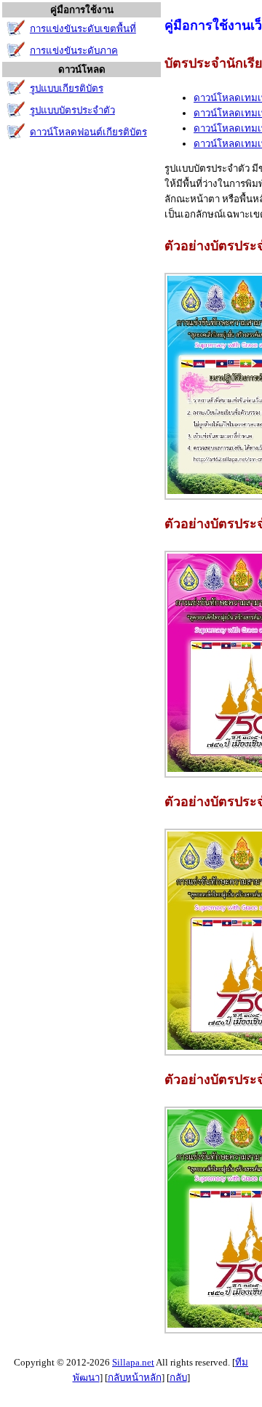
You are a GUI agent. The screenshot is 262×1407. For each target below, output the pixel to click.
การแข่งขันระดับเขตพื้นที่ (83, 28)
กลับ (178, 1377)
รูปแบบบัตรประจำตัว (72, 110)
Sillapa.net (133, 1362)
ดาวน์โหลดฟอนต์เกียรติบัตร (88, 132)
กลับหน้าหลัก (135, 1377)
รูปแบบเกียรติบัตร (66, 88)
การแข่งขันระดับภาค (74, 50)
